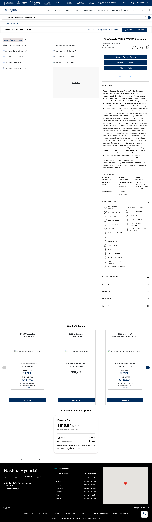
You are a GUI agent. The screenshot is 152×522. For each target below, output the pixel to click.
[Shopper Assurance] (18, 477)
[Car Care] (8, 477)
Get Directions (11, 489)
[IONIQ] (29, 477)
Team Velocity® (66, 518)
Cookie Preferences (120, 513)
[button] (125, 484)
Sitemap (57, 513)
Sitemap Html (70, 513)
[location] (98, 3)
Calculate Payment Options (126, 57)
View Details (27, 400)
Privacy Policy (29, 513)
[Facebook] (3, 508)
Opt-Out (83, 513)
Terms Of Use (44, 513)
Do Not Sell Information (99, 513)
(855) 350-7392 (63, 473)
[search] (149, 10)
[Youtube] (9, 508)
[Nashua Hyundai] (12, 10)
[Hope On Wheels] (39, 477)
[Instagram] (6, 508)
